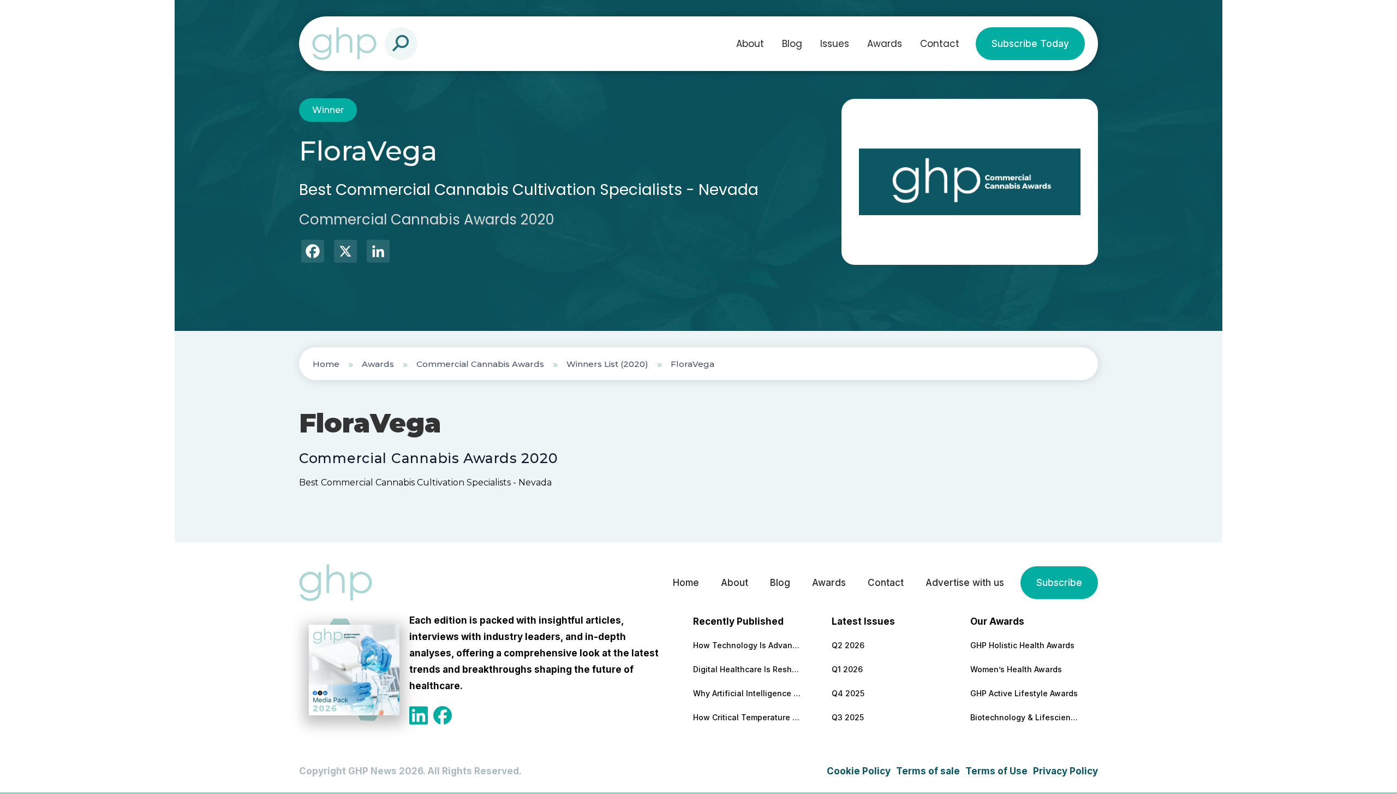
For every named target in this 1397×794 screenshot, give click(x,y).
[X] (345, 252)
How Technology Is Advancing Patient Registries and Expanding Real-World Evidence (747, 645)
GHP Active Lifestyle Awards (1024, 693)
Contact (939, 43)
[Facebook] (312, 252)
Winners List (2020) (607, 364)
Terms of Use (996, 771)
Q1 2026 (847, 669)
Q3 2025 (848, 717)
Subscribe (1059, 582)
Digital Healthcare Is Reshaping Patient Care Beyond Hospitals (747, 669)
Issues (834, 43)
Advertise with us (965, 582)
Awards (884, 43)
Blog (792, 43)
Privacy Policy (1065, 771)
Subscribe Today (1030, 43)
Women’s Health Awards (1016, 669)
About (750, 43)
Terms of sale (928, 771)
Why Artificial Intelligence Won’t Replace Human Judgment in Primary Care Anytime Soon (747, 693)
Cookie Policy (859, 771)
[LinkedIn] (378, 252)
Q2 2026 (848, 645)
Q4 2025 (848, 693)
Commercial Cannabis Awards (480, 364)
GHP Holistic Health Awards (1022, 645)
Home (326, 364)
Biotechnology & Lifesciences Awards (1024, 717)
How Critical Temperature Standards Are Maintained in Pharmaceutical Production (747, 717)
